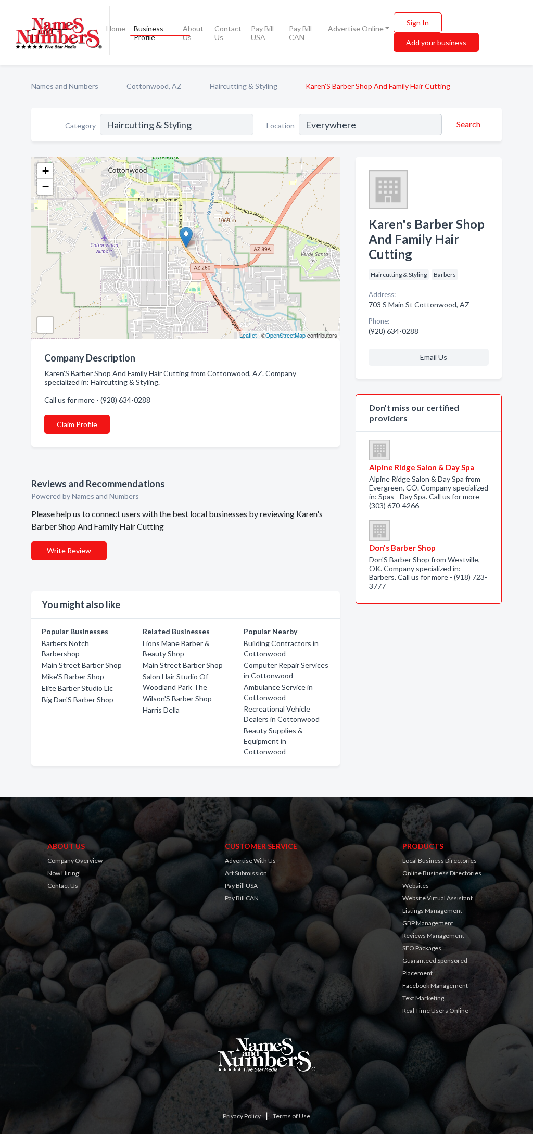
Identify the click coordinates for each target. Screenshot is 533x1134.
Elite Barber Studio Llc (77, 688)
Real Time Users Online (435, 1010)
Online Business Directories (441, 873)
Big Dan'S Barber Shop (77, 699)
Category (80, 125)
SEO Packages (421, 948)
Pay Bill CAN (300, 33)
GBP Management (427, 923)
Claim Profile (77, 424)
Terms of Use (291, 1116)
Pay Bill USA (262, 33)
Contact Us (228, 33)
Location (280, 125)
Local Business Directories (439, 861)
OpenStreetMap (285, 335)
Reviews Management (433, 935)
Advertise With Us (250, 861)
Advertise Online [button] (356, 28)
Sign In (418, 22)
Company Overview (75, 861)
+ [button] (45, 170)
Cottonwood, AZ (154, 86)
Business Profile (148, 33)
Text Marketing (423, 998)
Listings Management (432, 910)
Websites (415, 886)
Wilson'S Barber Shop (177, 698)
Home (115, 28)
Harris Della (161, 709)
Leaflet (248, 335)
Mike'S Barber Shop (73, 676)
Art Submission (246, 873)
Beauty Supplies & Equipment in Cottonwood (273, 741)
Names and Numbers (64, 86)
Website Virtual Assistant (437, 898)
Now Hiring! (64, 873)
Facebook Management (435, 985)
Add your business (436, 42)
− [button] (45, 186)
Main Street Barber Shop (82, 665)
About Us (193, 33)
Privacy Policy (242, 1116)
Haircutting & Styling (243, 86)
